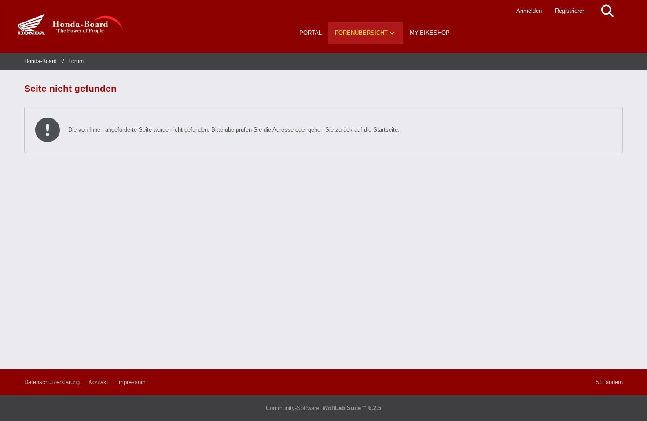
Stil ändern (609, 382)
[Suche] (607, 11)
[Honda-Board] (70, 24)
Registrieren (570, 10)
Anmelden (529, 10)
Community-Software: (323, 408)
